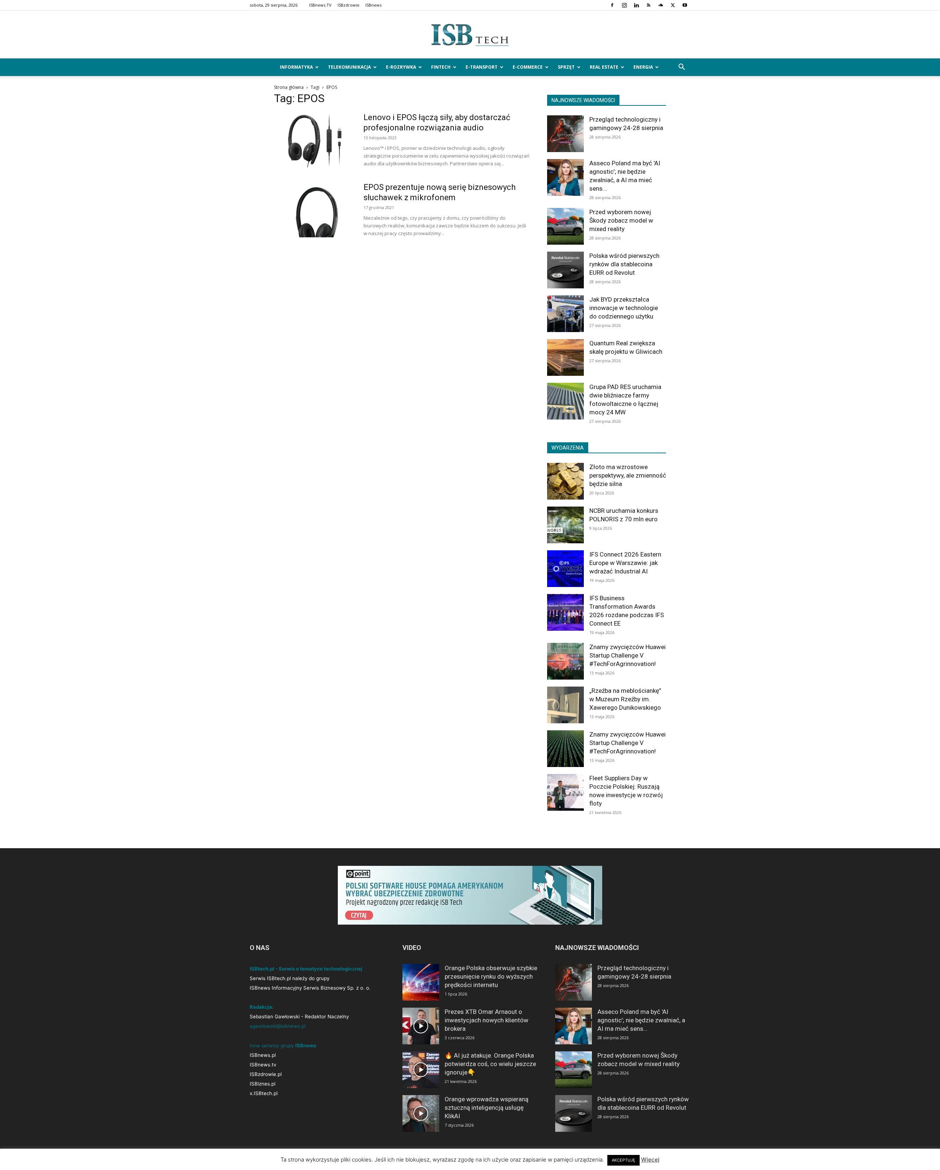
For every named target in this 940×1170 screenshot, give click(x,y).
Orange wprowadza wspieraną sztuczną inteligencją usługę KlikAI (486, 1107)
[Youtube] (684, 5)
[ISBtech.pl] (470, 34)
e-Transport (482, 67)
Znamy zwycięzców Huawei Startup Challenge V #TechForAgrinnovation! (627, 655)
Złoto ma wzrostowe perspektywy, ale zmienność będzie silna (627, 475)
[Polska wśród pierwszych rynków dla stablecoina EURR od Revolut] (565, 270)
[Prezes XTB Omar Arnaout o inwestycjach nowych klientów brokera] (420, 1026)
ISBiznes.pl (262, 1084)
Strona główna (289, 87)
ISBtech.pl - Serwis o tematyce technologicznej (306, 969)
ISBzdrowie (348, 5)
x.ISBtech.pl (264, 1093)
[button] (681, 67)
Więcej (650, 1159)
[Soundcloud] (660, 5)
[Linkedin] (636, 5)
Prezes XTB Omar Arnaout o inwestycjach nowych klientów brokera (486, 1020)
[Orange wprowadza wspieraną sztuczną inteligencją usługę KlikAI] (420, 1113)
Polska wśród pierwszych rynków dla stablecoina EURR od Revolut (624, 264)
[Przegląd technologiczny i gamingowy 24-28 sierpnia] (565, 133)
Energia (643, 67)
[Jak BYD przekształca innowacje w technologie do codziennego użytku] (565, 313)
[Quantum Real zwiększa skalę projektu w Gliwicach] (565, 357)
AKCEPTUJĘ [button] (623, 1160)
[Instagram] (624, 5)
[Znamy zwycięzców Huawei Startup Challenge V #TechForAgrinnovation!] (565, 661)
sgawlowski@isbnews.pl (278, 1026)
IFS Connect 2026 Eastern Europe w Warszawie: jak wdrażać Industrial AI (625, 563)
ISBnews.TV (320, 5)
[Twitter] (672, 5)
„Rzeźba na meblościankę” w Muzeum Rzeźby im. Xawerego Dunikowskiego (625, 699)
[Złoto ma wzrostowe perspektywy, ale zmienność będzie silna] (565, 481)
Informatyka (296, 67)
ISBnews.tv (263, 1065)
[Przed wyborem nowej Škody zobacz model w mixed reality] (565, 226)
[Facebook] (612, 5)
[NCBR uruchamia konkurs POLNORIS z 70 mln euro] (565, 525)
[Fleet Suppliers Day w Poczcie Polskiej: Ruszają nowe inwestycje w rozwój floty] (565, 792)
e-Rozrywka (401, 67)
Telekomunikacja (349, 67)
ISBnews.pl (263, 1055)
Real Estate (604, 67)
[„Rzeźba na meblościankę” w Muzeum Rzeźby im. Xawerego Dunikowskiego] (565, 705)
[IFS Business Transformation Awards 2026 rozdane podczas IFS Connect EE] (565, 612)
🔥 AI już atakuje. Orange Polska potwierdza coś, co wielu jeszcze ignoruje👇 (490, 1064)
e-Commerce (528, 67)
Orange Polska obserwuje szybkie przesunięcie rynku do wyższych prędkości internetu (491, 976)
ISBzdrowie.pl (266, 1074)
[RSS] (648, 5)
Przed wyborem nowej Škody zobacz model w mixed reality (621, 220)
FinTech (441, 67)
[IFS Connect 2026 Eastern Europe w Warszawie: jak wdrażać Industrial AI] (565, 568)
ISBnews (373, 5)
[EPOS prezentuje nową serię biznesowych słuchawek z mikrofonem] (314, 209)
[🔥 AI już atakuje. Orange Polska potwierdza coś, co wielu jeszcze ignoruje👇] (420, 1069)
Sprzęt (566, 67)
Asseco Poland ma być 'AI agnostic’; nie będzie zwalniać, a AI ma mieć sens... (641, 1020)
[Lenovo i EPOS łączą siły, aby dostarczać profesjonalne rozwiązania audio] (314, 140)
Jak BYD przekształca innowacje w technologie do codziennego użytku (623, 308)
